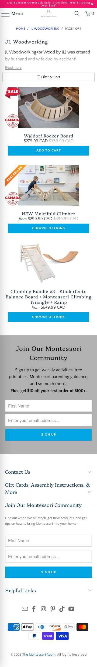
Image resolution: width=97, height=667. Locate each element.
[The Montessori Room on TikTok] (62, 610)
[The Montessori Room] (48, 13)
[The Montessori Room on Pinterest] (53, 610)
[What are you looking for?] (77, 13)
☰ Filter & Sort (48, 77)
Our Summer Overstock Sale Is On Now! (38, 2)
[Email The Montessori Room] (25, 610)
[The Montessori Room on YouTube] (72, 610)
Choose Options (48, 228)
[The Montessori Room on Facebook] (34, 610)
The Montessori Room (39, 654)
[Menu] (3, 13)
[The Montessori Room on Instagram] (44, 610)
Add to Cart (48, 150)
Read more (13, 67)
